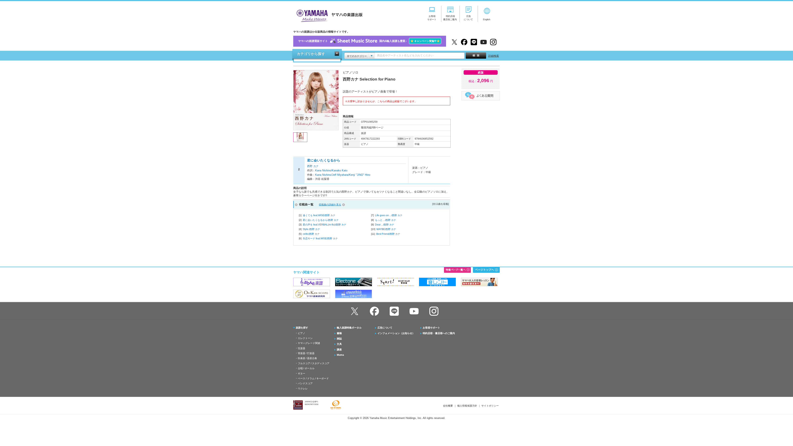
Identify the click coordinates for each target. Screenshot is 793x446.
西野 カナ (313, 166)
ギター (301, 373)
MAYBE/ (386, 229)
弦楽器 (301, 348)
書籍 (339, 333)
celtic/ (311, 233)
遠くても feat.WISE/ (319, 215)
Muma (340, 354)
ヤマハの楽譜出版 (328, 15)
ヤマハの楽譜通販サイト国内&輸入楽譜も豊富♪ (369, 41)
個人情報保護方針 (467, 405)
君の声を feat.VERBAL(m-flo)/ (324, 224)
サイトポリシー (490, 405)
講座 (339, 349)
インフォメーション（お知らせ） (396, 333)
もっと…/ (385, 220)
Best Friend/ (388, 233)
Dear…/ (384, 224)
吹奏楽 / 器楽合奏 (307, 358)
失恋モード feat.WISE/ (320, 238)
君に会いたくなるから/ (321, 220)
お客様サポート (431, 327)
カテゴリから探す (311, 54)
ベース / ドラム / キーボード (313, 378)
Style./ (311, 229)
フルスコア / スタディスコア (313, 363)
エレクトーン (305, 338)
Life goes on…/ (388, 215)
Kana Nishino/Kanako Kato (331, 170)
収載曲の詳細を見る (330, 204)
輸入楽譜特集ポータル (349, 327)
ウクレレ (303, 388)
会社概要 (448, 405)
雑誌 (339, 338)
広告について (385, 327)
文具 (339, 344)
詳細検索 (493, 55)
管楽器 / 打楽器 (306, 353)
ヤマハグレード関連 (309, 343)
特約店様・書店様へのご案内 (439, 333)
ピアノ (301, 333)
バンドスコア (305, 383)
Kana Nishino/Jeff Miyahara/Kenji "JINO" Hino (342, 174)
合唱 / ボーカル (306, 368)
